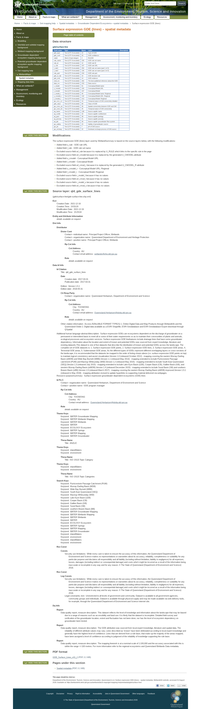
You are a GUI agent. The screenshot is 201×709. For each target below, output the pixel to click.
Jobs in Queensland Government (117, 694)
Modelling (22, 41)
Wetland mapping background (31, 51)
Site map (117, 3)
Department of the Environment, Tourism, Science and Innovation (136, 11)
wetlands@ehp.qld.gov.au (105, 254)
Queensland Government (100, 704)
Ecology (147, 17)
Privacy (70, 694)
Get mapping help (48, 23)
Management (91, 17)
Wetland (25, 74)
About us (33, 17)
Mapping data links (26, 82)
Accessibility (97, 694)
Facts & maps (49, 17)
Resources (162, 17)
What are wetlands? (70, 17)
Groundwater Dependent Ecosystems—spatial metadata (103, 23)
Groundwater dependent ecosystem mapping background (32, 56)
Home (20, 17)
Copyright (49, 694)
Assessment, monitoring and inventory (120, 17)
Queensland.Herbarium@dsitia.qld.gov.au (112, 313)
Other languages (138, 694)
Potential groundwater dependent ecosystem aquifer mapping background (32, 64)
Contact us (128, 3)
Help (137, 3)
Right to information (82, 694)
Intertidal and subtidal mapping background (31, 46)
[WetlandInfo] (27, 11)
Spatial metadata (66, 23)
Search (181, 3)
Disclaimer (60, 694)
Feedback (151, 694)
